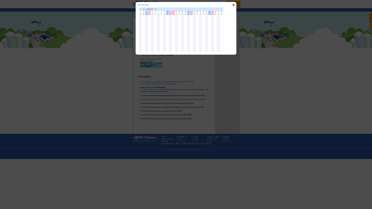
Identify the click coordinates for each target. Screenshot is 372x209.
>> (155, 9)
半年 (143, 5)
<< (144, 9)
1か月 (139, 5)
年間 (147, 5)
